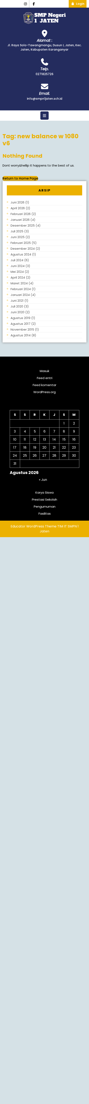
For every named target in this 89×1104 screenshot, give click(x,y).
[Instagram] (25, 4)
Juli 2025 (17, 231)
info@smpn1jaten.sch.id (44, 99)
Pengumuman (44, 506)
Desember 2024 (23, 248)
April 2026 (18, 208)
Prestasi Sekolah (44, 499)
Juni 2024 (18, 266)
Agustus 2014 (21, 335)
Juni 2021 (17, 300)
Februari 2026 (21, 214)
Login (81, 3)
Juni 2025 (18, 237)
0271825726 (44, 74)
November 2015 (22, 329)
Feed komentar (44, 385)
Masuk (44, 371)
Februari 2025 (21, 243)
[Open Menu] (44, 115)
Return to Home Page (20, 178)
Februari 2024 (21, 289)
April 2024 (18, 277)
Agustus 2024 (21, 254)
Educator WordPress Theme (34, 526)
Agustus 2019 (20, 318)
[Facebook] (34, 4)
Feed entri (44, 378)
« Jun (43, 479)
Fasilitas (44, 513)
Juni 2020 (17, 312)
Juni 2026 (17, 202)
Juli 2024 (17, 260)
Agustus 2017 (20, 324)
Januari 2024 (20, 295)
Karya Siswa (44, 492)
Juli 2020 (17, 306)
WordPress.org (44, 392)
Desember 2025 (23, 225)
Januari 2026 (20, 219)
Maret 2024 (19, 283)
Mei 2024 (17, 271)
